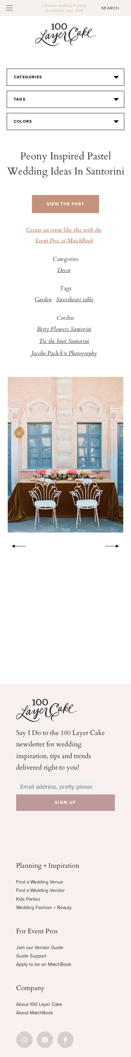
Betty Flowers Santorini (64, 329)
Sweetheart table (74, 300)
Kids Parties (28, 899)
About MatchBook (34, 1013)
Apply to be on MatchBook (43, 964)
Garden (43, 300)
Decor (64, 270)
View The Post (65, 204)
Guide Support (31, 956)
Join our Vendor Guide (39, 947)
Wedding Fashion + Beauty (44, 907)
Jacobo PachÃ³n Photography (64, 353)
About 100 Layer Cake (39, 1004)
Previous (15, 545)
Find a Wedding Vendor (40, 890)
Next (115, 545)
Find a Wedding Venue (39, 882)
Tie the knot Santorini (64, 341)
